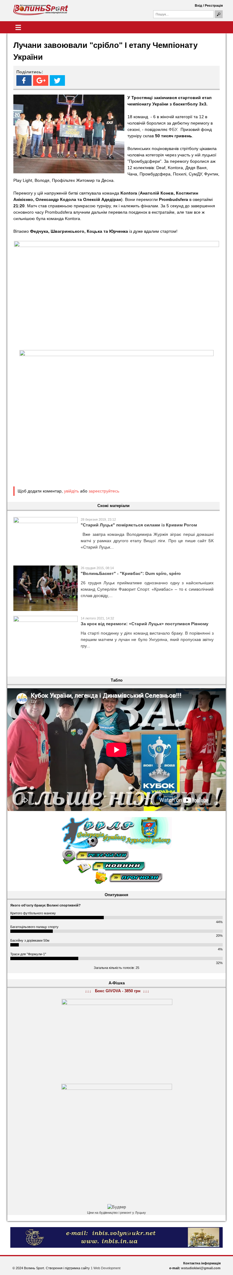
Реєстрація (214, 5)
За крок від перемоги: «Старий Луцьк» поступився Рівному (144, 623)
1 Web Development (105, 1268)
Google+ (40, 80)
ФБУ (173, 129)
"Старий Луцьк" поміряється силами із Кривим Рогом (139, 524)
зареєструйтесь (104, 491)
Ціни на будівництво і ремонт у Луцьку (116, 1212)
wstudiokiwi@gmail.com (201, 1268)
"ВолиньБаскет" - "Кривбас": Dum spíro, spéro (131, 573)
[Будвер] (116, 1207)
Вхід (198, 5)
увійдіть (71, 491)
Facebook (24, 80)
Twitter (57, 80)
